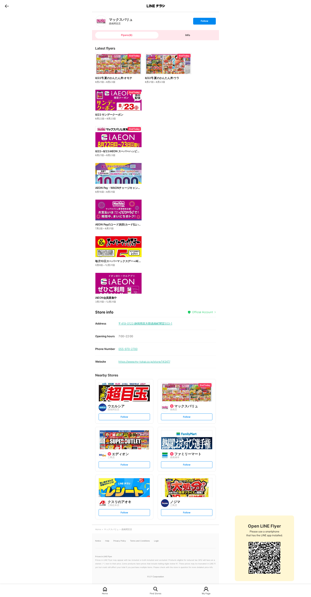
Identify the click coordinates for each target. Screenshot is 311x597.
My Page (206, 593)
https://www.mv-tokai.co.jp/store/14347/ (144, 361)
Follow (204, 22)
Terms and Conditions (140, 541)
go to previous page (7, 6)
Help (107, 541)
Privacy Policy (119, 541)
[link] (101, 21)
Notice (98, 541)
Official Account (202, 312)
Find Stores (155, 593)
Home (105, 593)
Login (156, 541)
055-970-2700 (128, 349)
